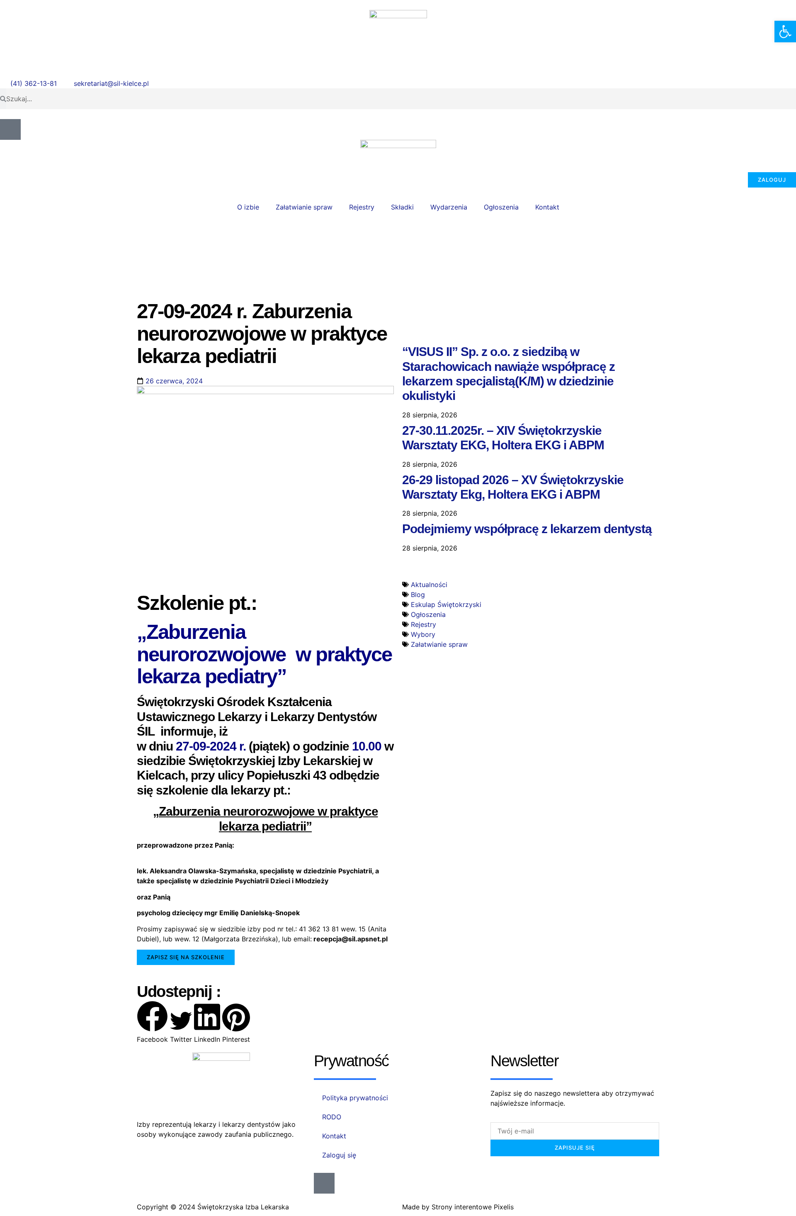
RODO (331, 1117)
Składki (402, 207)
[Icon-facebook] (10, 129)
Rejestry (361, 207)
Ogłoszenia (501, 207)
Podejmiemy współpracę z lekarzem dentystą (527, 529)
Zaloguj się (339, 1155)
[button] (186, 957)
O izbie (248, 207)
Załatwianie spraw (304, 207)
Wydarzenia (448, 207)
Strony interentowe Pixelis (473, 1207)
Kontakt (547, 207)
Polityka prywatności (355, 1098)
